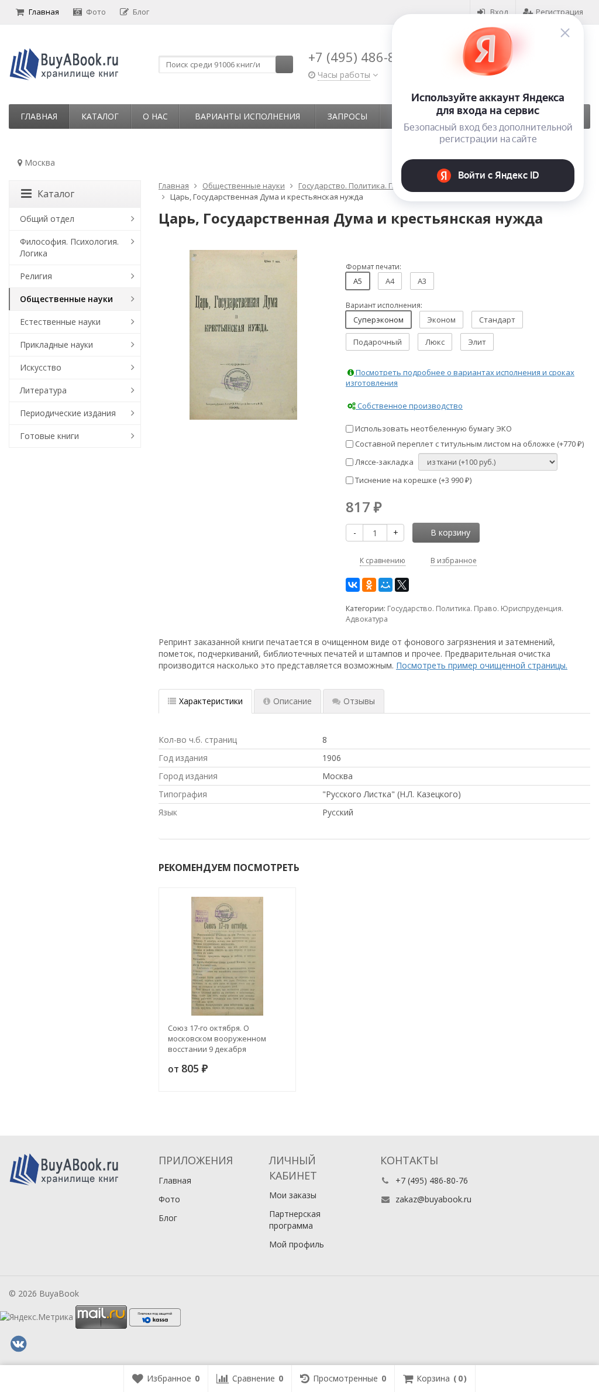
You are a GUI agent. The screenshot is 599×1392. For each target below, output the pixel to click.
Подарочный (377, 342)
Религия (36, 276)
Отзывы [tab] (359, 701)
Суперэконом (378, 319)
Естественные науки (60, 321)
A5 (357, 281)
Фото (96, 11)
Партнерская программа (295, 1219)
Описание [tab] (292, 701)
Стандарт (497, 319)
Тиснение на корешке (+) (412, 480)
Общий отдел (47, 218)
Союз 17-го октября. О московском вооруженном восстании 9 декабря (217, 1038)
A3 (422, 281)
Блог (141, 11)
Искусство (40, 367)
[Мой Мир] (385, 585)
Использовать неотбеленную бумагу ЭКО (432, 428)
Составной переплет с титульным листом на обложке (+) (468, 443)
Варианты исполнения (247, 116)
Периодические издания (68, 413)
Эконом (441, 319)
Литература (43, 390)
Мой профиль (296, 1244)
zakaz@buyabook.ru (433, 1199)
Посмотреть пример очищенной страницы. (481, 665)
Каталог (100, 116)
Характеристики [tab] (211, 701)
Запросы (347, 116)
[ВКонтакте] (353, 585)
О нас (155, 116)
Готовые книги (49, 435)
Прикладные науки (56, 344)
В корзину (450, 532)
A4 (389, 281)
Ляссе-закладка (383, 462)
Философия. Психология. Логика (69, 247)
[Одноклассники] (369, 585)
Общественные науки (66, 298)
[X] (402, 585)
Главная (44, 11)
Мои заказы (292, 1195)
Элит (477, 342)
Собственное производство (409, 405)
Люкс (435, 342)
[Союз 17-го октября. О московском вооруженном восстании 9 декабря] (227, 956)
